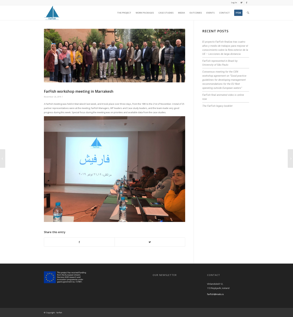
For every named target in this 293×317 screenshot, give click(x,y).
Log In (234, 2)
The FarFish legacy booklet (217, 105)
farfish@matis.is (215, 294)
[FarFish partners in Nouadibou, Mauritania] (2, 158)
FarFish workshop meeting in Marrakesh (78, 91)
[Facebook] (246, 2)
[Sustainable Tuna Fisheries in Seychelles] (290, 158)
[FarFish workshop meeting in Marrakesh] (114, 55)
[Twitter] (241, 2)
